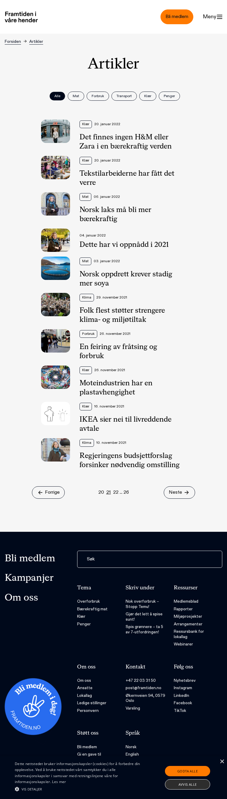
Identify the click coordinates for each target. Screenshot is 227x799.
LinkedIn (181, 695)
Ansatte (85, 688)
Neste (175, 492)
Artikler (36, 41)
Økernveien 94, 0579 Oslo (145, 698)
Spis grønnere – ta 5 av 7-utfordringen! (144, 629)
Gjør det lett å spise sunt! (144, 616)
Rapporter (183, 609)
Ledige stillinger (91, 703)
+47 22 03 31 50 (141, 680)
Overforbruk (88, 601)
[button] (79, 789)
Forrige (52, 492)
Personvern (88, 710)
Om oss (21, 598)
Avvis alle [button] (188, 784)
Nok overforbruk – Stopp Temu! (142, 604)
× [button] (222, 761)
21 (108, 492)
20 (101, 492)
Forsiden (13, 41)
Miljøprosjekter (188, 616)
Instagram (183, 688)
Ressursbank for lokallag (189, 634)
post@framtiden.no (143, 688)
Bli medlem (30, 558)
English (132, 754)
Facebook (183, 703)
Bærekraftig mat (92, 609)
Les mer (59, 781)
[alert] (113, 777)
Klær (81, 616)
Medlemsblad (186, 601)
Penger (84, 624)
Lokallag (84, 695)
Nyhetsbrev (185, 680)
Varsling (133, 708)
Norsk (131, 747)
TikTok (180, 710)
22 (116, 492)
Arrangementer (188, 624)
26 (126, 492)
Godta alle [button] (187, 771)
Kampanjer (29, 578)
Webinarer (183, 644)
